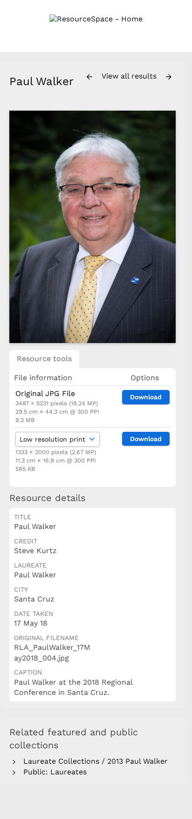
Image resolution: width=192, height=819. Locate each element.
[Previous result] (89, 77)
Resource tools (44, 358)
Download (146, 397)
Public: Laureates (53, 771)
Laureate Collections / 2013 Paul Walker (93, 761)
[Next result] (169, 77)
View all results (130, 76)
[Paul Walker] (92, 227)
